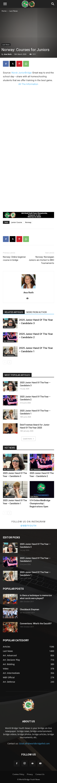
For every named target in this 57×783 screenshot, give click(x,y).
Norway (28, 222)
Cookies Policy (18, 774)
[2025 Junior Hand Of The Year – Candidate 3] (10, 323)
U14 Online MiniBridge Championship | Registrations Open (40, 503)
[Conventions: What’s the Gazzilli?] (10, 627)
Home (4, 11)
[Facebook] (6, 64)
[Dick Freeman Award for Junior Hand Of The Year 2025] (10, 428)
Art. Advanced (9, 327)
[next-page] (9, 362)
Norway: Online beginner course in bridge (14, 258)
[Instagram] (24, 763)
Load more (27, 438)
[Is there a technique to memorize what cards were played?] (10, 599)
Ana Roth (8, 54)
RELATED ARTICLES (14, 312)
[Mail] (28, 298)
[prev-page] (5, 362)
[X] (12, 64)
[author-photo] (28, 288)
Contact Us (40, 774)
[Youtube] (40, 763)
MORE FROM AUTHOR (36, 312)
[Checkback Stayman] (10, 613)
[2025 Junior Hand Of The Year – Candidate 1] (10, 351)
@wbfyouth (28, 525)
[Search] (53, 4)
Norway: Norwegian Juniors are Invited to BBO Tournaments (41, 260)
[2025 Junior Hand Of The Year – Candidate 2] (10, 337)
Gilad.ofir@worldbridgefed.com (34, 743)
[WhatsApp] (26, 64)
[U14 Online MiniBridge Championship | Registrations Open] (42, 489)
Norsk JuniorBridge (22, 72)
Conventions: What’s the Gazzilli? (36, 623)
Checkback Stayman (29, 609)
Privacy (30, 774)
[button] (5, 4)
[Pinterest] (19, 64)
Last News (13, 11)
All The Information (28, 84)
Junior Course (16, 222)
